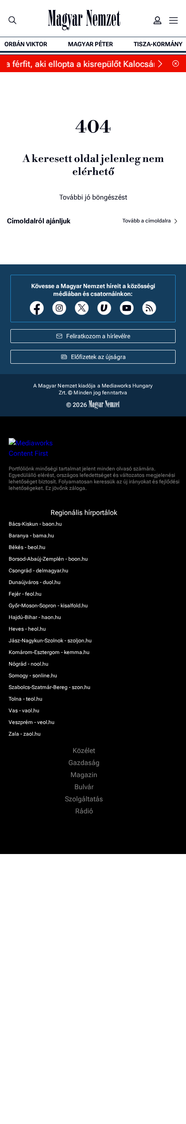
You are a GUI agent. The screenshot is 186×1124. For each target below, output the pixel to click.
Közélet (85, 751)
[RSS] (149, 308)
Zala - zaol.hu (25, 734)
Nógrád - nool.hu (28, 664)
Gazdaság (84, 763)
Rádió (85, 811)
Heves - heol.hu (27, 629)
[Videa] (104, 308)
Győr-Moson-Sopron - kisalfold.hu (48, 606)
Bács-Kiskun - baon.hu (35, 524)
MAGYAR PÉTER (90, 44)
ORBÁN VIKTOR (25, 44)
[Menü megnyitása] (173, 20)
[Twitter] (82, 308)
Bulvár (84, 787)
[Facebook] (37, 308)
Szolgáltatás (85, 799)
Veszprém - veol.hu (32, 722)
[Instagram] (59, 308)
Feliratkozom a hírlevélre (98, 336)
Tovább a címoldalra (147, 221)
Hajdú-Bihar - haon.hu (35, 617)
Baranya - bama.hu (31, 536)
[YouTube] (127, 308)
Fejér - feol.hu (25, 594)
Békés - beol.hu (27, 547)
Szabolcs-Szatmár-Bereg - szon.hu (49, 687)
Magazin (85, 775)
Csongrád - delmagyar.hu (38, 571)
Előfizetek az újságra (98, 356)
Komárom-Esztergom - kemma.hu (49, 652)
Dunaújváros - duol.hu (35, 582)
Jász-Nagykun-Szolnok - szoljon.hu (50, 641)
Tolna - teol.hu (25, 699)
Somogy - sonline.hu (33, 676)
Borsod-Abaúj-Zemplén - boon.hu (48, 559)
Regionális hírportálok (85, 513)
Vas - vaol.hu (24, 711)
